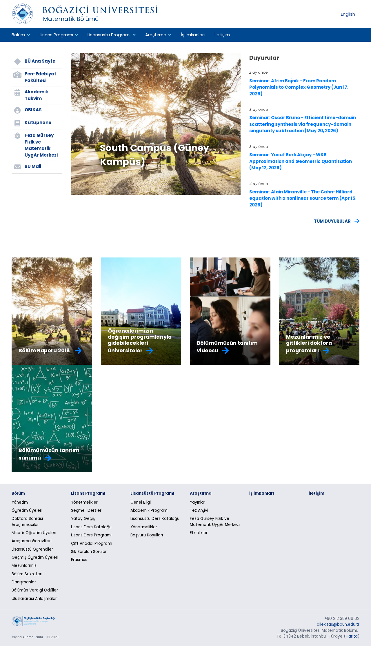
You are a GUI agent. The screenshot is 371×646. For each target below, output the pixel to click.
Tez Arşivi (199, 510)
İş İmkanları (193, 35)
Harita (352, 636)
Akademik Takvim (36, 95)
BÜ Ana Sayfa (40, 61)
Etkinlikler (199, 533)
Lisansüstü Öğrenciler (32, 549)
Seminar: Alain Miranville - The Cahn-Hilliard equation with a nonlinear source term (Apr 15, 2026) (303, 198)
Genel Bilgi (140, 502)
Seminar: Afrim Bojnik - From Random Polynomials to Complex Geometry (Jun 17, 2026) (298, 87)
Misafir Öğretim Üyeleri (34, 533)
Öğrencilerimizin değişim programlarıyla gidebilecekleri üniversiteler (140, 340)
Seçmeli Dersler (86, 510)
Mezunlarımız (24, 565)
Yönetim (20, 502)
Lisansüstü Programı (109, 35)
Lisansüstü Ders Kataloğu (154, 518)
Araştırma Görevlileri (32, 541)
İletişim (222, 35)
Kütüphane (38, 122)
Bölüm (18, 35)
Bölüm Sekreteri (27, 574)
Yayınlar (197, 502)
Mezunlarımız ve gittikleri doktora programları (309, 343)
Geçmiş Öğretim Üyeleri (35, 557)
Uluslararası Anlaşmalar (34, 598)
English (348, 14)
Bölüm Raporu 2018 (45, 350)
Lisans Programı (56, 35)
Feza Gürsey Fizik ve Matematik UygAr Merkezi (41, 145)
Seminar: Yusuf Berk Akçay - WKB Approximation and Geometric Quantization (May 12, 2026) (300, 161)
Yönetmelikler (84, 502)
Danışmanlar (24, 582)
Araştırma (155, 35)
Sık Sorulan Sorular (89, 551)
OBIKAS (33, 110)
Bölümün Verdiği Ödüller (35, 590)
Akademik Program (149, 510)
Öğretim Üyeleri (27, 510)
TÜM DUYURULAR (333, 221)
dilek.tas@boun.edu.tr (338, 624)
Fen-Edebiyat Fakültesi (40, 77)
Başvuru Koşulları (146, 535)
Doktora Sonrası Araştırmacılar (27, 521)
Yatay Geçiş (83, 518)
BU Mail (33, 166)
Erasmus (79, 559)
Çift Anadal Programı (91, 543)
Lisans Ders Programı (91, 535)
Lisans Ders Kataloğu (91, 527)
